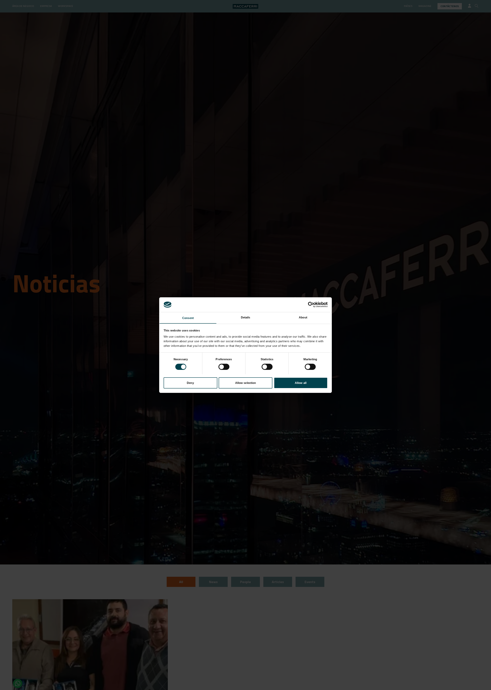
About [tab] (303, 317)
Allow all (300, 382)
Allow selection (245, 382)
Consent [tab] (188, 317)
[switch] (223, 367)
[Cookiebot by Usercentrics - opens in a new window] (311, 304)
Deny (190, 382)
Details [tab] (245, 317)
